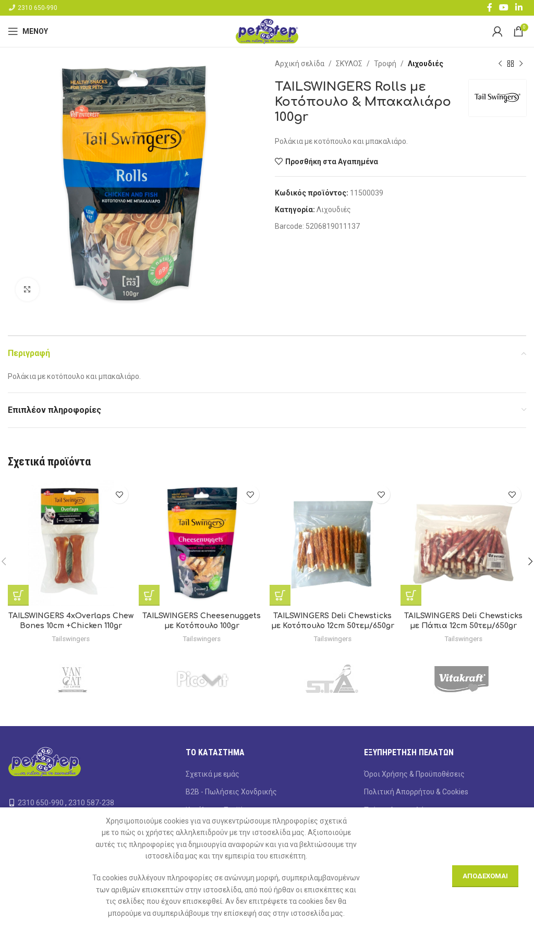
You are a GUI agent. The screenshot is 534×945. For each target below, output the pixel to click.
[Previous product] (500, 63)
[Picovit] (203, 679)
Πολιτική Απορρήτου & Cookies (416, 792)
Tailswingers (71, 639)
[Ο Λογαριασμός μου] (497, 31)
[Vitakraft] (462, 679)
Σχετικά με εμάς (212, 774)
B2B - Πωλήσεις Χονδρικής (231, 792)
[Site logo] (266, 31)
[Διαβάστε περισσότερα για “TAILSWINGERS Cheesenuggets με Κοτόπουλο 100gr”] (149, 595)
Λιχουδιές (425, 63)
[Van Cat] (73, 679)
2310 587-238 (91, 803)
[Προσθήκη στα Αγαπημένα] (119, 494)
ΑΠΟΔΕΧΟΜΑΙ (485, 876)
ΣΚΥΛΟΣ (349, 63)
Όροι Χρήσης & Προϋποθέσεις (414, 774)
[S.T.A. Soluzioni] (332, 679)
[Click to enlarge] (27, 289)
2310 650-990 (37, 7)
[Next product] (521, 63)
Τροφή (385, 63)
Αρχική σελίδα (299, 63)
